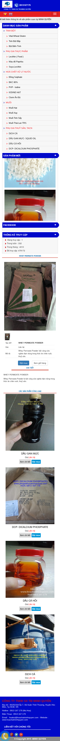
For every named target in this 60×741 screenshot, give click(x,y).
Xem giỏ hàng (40, 363)
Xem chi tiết (25, 461)
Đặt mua (23, 363)
